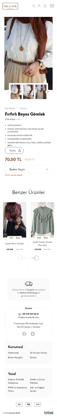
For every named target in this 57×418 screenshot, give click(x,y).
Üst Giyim (10, 108)
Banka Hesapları (15, 357)
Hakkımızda (13, 352)
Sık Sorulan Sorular (38, 352)
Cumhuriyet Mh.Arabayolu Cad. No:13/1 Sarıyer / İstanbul (28, 325)
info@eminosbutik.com (28, 317)
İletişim (33, 357)
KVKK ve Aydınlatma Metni (17, 389)
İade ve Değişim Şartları (37, 389)
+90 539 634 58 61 (30, 314)
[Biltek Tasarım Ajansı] (49, 413)
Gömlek (23, 108)
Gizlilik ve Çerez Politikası (37, 381)
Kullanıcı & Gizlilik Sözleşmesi (16, 381)
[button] (48, 92)
